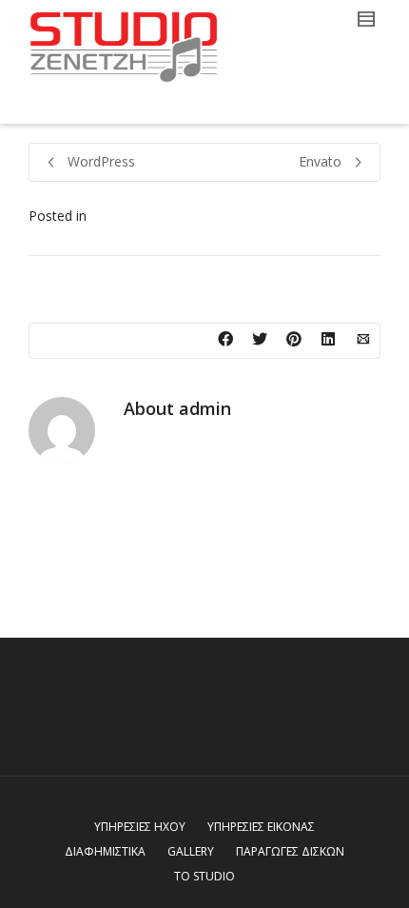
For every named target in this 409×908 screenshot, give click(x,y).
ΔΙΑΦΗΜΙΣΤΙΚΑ (105, 851)
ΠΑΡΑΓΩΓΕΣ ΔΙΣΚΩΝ (290, 851)
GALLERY (190, 851)
